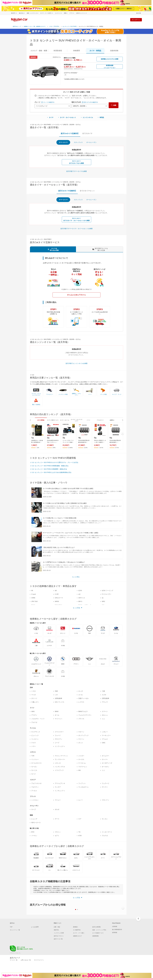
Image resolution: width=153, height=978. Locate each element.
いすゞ (57, 695)
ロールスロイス (36, 763)
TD (79, 832)
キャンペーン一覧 (15, 930)
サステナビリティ (39, 960)
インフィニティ (60, 746)
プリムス (105, 739)
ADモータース (36, 822)
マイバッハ (58, 719)
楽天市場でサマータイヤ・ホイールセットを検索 (76, 228)
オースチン (105, 766)
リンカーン (35, 739)
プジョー (58, 800)
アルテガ (34, 722)
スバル (80, 695)
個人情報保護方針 (117, 929)
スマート (105, 711)
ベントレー (35, 759)
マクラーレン (82, 766)
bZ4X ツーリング (107, 590)
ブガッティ (105, 800)
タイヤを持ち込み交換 (54, 249)
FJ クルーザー (106, 594)
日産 (56, 691)
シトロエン (35, 800)
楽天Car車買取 (96, 927)
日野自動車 (105, 698)
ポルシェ (105, 715)
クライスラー (59, 732)
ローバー (105, 759)
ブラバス (81, 719)
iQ (102, 598)
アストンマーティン (61, 756)
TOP (11, 927)
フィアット (82, 783)
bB (56, 590)
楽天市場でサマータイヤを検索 (76, 171)
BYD (32, 832)
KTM (79, 835)
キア (79, 819)
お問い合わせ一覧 (26, 960)
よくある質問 (35, 927)
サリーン (81, 739)
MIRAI (57, 601)
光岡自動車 (58, 698)
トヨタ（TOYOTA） (54, 26)
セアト (57, 835)
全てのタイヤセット (87, 191)
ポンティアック (83, 735)
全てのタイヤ (87, 133)
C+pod (33, 594)
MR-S (80, 601)
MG (79, 770)
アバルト (34, 790)
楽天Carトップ (17, 26)
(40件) (54, 447)
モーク (33, 774)
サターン (81, 732)
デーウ (57, 819)
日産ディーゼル (83, 698)
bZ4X (80, 590)
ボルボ (57, 809)
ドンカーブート (107, 832)
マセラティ (35, 787)
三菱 (103, 691)
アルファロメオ (36, 783)
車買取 (57, 50)
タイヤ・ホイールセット (68, 117)
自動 (114, 50)
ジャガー (81, 756)
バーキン (34, 835)
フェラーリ (105, 783)
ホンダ (80, 691)
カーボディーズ (107, 763)
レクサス (81, 702)
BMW (56, 711)
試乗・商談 (57, 927)
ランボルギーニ (83, 787)
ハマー (33, 746)
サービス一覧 (13, 960)
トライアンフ (59, 770)
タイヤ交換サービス (98, 933)
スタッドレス (78, 142)
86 (32, 590)
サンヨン (105, 819)
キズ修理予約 (77, 930)
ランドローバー (60, 759)
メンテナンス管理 (59, 933)
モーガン (34, 766)
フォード (58, 735)
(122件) (85, 447)
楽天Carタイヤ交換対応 (70, 133)
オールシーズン (91, 142)
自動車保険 (95, 936)
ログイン (137, 20)
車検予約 (56, 930)
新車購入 (75, 927)
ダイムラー (105, 756)
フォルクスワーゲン (84, 715)
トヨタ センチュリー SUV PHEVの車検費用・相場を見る (48, 469)
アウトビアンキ (60, 783)
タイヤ (51, 117)
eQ (79, 594)
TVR (32, 756)
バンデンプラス (60, 766)
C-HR (56, 594)
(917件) (101, 447)
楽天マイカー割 (58, 939)
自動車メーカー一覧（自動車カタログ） (35, 26)
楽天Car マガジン (59, 936)
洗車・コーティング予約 (99, 930)
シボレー (105, 732)
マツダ (33, 695)
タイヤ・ (95, 50)
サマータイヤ (63, 142)
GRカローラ (59, 598)
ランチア (58, 787)
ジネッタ (58, 763)
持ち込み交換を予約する (76, 295)
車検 (76, 50)
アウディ (34, 715)
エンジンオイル (88, 117)
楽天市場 (138, 13)
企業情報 (114, 926)
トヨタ (33, 691)
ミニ (103, 719)
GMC (103, 743)
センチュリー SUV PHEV (70, 26)
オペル (57, 715)
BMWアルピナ (83, 711)
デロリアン (58, 739)
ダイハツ (34, 698)
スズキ (104, 695)
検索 (114, 105)
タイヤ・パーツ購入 (78, 933)
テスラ (33, 743)
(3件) (38, 447)
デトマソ (105, 787)
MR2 (103, 601)
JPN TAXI (34, 601)
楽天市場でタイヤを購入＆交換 (101, 249)
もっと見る (76, 577)
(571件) (117, 447)
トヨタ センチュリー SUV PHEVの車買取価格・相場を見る (49, 466)
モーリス (34, 770)
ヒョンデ (34, 819)
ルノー (80, 800)
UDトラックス (59, 702)
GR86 (33, 598)
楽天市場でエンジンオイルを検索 (76, 363)
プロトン (58, 832)
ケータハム (82, 763)
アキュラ (105, 702)
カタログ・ (38, 50)
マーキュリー (106, 735)
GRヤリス (81, 598)
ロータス (81, 759)
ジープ (57, 743)
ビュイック (35, 735)
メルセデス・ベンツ (37, 719)
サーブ (33, 809)
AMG (33, 711)
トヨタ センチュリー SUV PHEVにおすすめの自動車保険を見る (50, 472)
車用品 (102, 117)
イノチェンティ (60, 790)
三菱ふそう (35, 702)
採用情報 (114, 932)
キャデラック (35, 732)
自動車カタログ (77, 936)
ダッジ (80, 743)
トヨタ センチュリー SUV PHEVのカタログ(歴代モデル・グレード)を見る (54, 462)
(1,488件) (70, 447)
